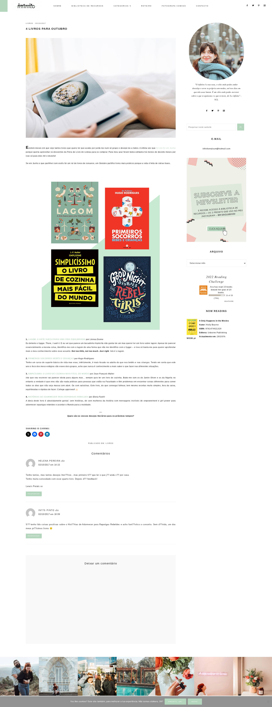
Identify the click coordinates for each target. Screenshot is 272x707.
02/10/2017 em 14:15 (49, 465)
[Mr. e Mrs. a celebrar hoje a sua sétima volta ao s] (19, 676)
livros (29, 23)
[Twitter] (213, 111)
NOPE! (195, 701)
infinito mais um (29, 6)
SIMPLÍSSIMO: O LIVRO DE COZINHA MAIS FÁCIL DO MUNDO (58, 374)
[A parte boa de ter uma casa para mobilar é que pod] (252, 676)
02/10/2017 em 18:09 (49, 514)
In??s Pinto (46, 510)
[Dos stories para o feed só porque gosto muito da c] (174, 676)
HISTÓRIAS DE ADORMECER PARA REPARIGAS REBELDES (58, 397)
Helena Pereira (49, 461)
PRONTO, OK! (175, 701)
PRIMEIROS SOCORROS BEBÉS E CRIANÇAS (51, 358)
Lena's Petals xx (34, 486)
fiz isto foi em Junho (166, 148)
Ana (212, 287)
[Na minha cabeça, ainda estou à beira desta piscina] (136, 676)
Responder (34, 494)
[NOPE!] (268, 701)
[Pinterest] (219, 111)
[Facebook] (207, 111)
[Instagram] (225, 111)
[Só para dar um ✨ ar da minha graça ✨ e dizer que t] (213, 676)
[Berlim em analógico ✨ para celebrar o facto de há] (97, 676)
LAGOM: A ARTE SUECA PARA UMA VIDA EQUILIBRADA (56, 339)
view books (229, 301)
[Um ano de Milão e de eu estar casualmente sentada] (58, 676)
